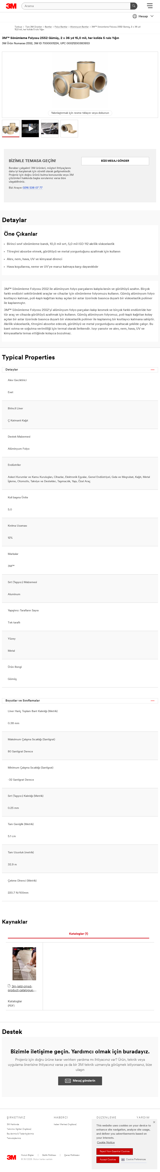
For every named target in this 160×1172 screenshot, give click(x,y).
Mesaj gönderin (84, 1080)
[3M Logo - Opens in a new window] (11, 6)
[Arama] (133, 6)
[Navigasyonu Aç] (150, 7)
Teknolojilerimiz (14, 1138)
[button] (134, 1159)
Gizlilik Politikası (49, 1155)
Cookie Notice (106, 1142)
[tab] (78, 934)
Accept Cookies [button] (108, 1160)
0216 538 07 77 (33, 187)
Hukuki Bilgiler (27, 1155)
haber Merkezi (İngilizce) (65, 1124)
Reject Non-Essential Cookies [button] (115, 1151)
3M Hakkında (13, 1124)
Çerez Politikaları (72, 1155)
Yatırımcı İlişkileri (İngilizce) (19, 1129)
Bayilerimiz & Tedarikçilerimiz (20, 1134)
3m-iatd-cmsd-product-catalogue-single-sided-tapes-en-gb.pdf (23, 988)
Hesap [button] (143, 16)
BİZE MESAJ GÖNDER (115, 161)
